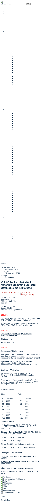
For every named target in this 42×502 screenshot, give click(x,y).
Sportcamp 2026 (20, 190)
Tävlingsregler (7, 339)
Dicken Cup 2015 (20, 131)
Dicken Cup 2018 (20, 125)
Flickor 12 (17, 59)
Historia (12, 231)
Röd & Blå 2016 (20, 149)
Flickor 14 (17, 62)
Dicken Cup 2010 (20, 141)
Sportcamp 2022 (20, 197)
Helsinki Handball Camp (18, 164)
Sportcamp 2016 (20, 209)
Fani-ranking (14, 104)
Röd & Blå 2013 (20, 154)
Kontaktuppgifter (15, 225)
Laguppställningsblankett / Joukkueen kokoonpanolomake (16, 335)
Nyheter (12, 106)
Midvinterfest (14, 215)
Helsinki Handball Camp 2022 (25, 170)
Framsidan (9, 12)
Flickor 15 (17, 64)
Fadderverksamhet (16, 102)
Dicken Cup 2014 (20, 133)
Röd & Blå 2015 (20, 151)
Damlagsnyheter (15, 19)
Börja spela (13, 100)
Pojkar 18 (17, 94)
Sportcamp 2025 (20, 192)
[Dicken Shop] (6, 481)
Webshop (13, 250)
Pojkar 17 (17, 92)
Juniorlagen (9, 277)
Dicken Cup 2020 (20, 121)
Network (12, 23)
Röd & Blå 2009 (20, 162)
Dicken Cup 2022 (20, 117)
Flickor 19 (17, 72)
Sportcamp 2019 (20, 203)
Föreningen (9, 217)
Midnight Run (14, 213)
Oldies (11, 25)
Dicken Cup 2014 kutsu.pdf (11, 441)
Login (3, 496)
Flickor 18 (17, 70)
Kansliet (12, 221)
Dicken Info (18, 235)
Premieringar (14, 248)
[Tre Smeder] (6, 477)
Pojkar (11, 74)
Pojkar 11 (17, 80)
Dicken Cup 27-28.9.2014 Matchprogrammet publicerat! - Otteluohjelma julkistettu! (20, 284)
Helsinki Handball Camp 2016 (25, 182)
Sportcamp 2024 (20, 194)
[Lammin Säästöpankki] (10, 493)
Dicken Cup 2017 (20, 127)
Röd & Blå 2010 (20, 160)
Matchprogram (14, 21)
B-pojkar (17, 78)
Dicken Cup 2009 (20, 143)
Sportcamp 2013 (20, 211)
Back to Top (5, 500)
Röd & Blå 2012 (20, 156)
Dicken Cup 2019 (20, 123)
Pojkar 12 (17, 82)
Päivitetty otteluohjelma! (10, 323)
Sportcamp (13, 188)
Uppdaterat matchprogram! (11, 318)
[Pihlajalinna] (6, 483)
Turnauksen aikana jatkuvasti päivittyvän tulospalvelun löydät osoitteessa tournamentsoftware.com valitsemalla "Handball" (19, 363)
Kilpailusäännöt (7, 342)
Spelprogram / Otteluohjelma (12, 351)
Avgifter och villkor (16, 107)
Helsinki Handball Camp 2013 (25, 186)
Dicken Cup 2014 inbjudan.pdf (12, 437)
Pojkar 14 (17, 86)
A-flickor (17, 53)
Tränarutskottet (15, 241)
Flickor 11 (17, 57)
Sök (28, 4)
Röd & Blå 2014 (20, 152)
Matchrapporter (15, 17)
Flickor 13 (17, 61)
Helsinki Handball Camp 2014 (25, 184)
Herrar (7, 31)
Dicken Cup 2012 (20, 137)
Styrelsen (13, 227)
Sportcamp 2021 (20, 199)
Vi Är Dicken (14, 242)
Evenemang (9, 109)
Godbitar (12, 246)
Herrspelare (14, 41)
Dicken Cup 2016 (20, 129)
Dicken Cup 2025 (20, 113)
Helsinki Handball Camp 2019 (25, 176)
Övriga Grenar (14, 252)
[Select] (4, 487)
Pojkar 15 (17, 88)
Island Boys (13, 47)
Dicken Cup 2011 (20, 139)
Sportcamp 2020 (20, 201)
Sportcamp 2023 (20, 196)
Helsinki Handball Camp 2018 (25, 178)
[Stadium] (5, 485)
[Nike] (3, 489)
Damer (7, 14)
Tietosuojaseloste (20, 239)
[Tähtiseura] (13, 479)
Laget (11, 16)
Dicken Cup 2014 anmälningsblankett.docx (17, 444)
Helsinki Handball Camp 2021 (25, 172)
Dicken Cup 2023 (20, 115)
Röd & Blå (13, 145)
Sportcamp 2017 (20, 207)
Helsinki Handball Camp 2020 (25, 174)
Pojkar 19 (17, 96)
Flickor (12, 51)
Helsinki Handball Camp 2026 (25, 166)
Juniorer (8, 49)
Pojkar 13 (17, 84)
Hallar (11, 229)
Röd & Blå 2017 (20, 147)
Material (12, 233)
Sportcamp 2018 (20, 205)
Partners (12, 223)
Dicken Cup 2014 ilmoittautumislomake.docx (18, 448)
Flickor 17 (17, 68)
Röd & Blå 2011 (20, 158)
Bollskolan (13, 98)
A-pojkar (17, 76)
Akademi (12, 27)
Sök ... (3, 4)
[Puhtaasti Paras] (8, 491)
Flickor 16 (17, 66)
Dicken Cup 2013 (20, 135)
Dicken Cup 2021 (20, 119)
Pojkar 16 (17, 90)
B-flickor (17, 55)
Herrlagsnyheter (15, 37)
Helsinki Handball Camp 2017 (25, 180)
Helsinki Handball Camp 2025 (25, 168)
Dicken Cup (14, 111)
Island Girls (13, 29)
